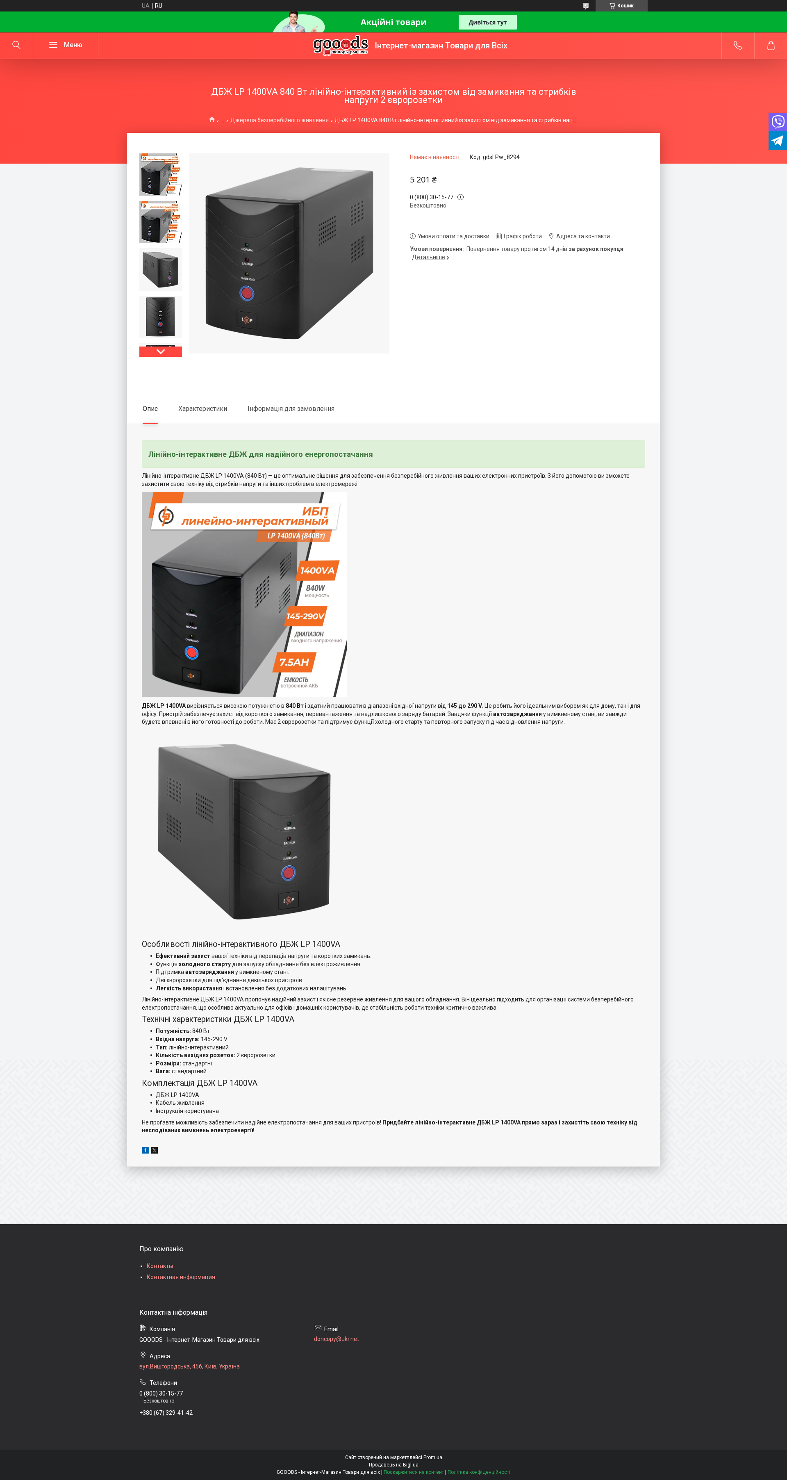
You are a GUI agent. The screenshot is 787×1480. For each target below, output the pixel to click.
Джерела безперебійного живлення (279, 120)
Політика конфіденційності (479, 1472)
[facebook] (145, 1151)
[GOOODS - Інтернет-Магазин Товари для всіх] (340, 45)
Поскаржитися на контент (414, 1472)
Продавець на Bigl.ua (394, 1465)
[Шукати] (16, 45)
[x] (154, 1151)
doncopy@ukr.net (336, 1339)
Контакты (160, 1266)
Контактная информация (181, 1277)
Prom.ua (432, 1457)
